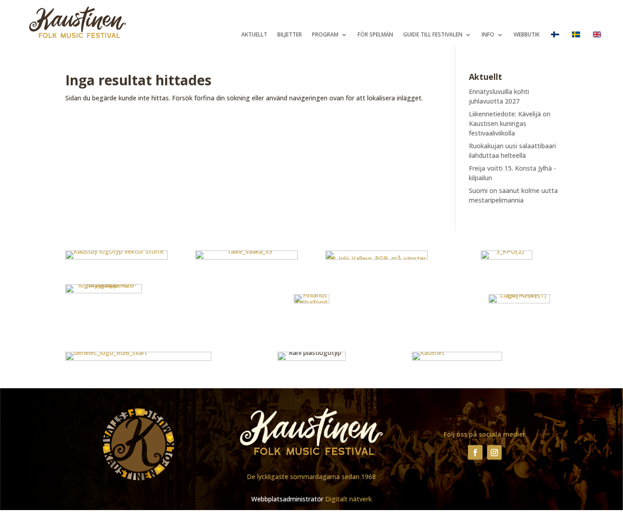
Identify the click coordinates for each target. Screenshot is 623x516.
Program (325, 34)
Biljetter (289, 34)
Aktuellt (254, 34)
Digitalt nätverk (348, 499)
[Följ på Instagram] (494, 452)
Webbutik (527, 34)
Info (488, 34)
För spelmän (375, 34)
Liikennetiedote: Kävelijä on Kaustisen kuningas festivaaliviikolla (509, 123)
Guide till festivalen (432, 34)
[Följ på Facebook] (475, 452)
